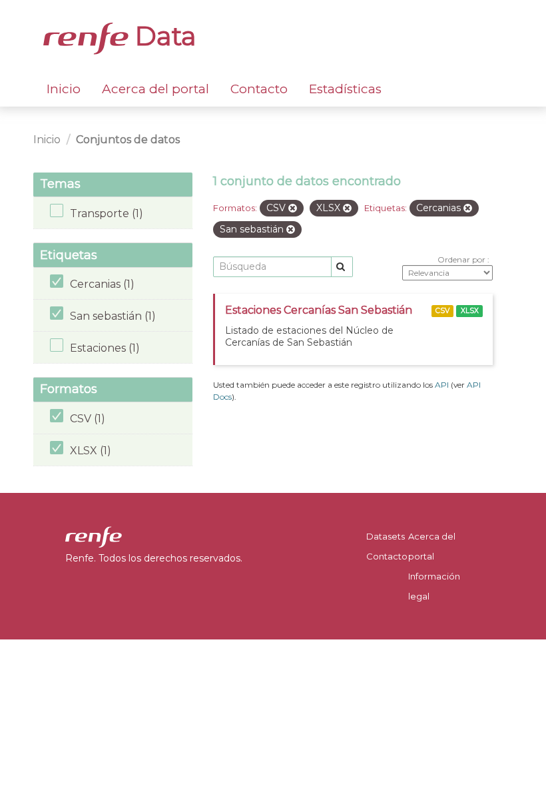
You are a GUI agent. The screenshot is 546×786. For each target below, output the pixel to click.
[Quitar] (292, 208)
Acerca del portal (155, 89)
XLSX (470, 310)
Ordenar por (462, 259)
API (442, 385)
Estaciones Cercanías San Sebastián (318, 310)
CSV (442, 310)
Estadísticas (345, 89)
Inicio (64, 89)
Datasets (385, 536)
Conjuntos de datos (128, 139)
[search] (342, 266)
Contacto (259, 89)
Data (162, 36)
